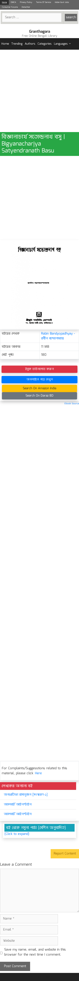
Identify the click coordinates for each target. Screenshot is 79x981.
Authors (30, 44)
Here (38, 773)
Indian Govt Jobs (62, 2)
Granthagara (39, 31)
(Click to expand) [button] (16, 834)
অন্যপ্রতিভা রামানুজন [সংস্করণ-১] (26, 794)
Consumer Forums (10, 7)
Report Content (65, 853)
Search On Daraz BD (39, 395)
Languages (61, 44)
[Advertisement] (39, 91)
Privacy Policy (26, 2)
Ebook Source (71, 403)
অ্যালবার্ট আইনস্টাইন (17, 804)
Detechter (26, 7)
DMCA (13, 2)
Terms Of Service (43, 2)
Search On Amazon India (39, 388)
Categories (45, 44)
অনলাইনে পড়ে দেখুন (39, 379)
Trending (16, 44)
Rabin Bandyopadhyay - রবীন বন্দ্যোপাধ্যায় (58, 336)
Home (4, 2)
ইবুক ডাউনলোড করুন (39, 369)
